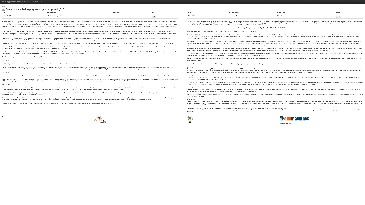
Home (42, 2)
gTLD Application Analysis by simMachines (20, 1)
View (154, 16)
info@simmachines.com (10, 117)
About (47, 2)
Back (3, 6)
